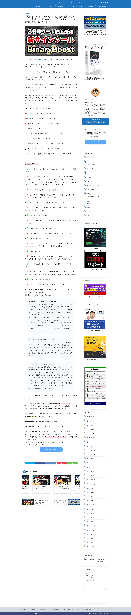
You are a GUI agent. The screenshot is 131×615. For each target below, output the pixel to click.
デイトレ (90, 199)
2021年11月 (91, 450)
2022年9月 (91, 425)
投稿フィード (89, 575)
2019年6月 (91, 547)
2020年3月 (91, 509)
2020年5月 (91, 500)
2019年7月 (91, 542)
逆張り (90, 201)
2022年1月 (91, 442)
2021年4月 (91, 467)
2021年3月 (91, 471)
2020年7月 (91, 496)
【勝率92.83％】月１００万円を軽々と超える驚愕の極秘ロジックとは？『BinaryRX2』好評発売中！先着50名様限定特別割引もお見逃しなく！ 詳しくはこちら (95, 33)
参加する (104, 401)
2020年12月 (91, 475)
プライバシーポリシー (28, 613)
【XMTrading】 (95, 248)
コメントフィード (91, 577)
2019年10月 (91, 530)
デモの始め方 (91, 164)
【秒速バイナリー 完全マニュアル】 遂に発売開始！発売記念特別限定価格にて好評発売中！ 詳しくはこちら (95, 78)
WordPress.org (90, 580)
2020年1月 (91, 517)
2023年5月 (91, 421)
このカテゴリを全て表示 (95, 399)
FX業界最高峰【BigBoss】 (95, 269)
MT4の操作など (91, 177)
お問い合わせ (90, 181)
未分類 (88, 211)
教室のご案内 (103, 6)
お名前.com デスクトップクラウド (95, 296)
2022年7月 (91, 433)
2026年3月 (91, 417)
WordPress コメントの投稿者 (94, 561)
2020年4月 (91, 505)
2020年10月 (91, 484)
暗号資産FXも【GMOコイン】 (95, 330)
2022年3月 (91, 438)
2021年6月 (91, 463)
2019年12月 (91, 521)
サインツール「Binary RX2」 (44, 6)
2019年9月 (91, 534)
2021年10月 (91, 454)
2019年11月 (91, 526)
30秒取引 (60, 6)
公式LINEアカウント (92, 189)
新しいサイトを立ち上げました (94, 559)
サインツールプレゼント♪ (76, 6)
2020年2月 (91, 513)
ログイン (88, 573)
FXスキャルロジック (93, 196)
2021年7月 (91, 458)
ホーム (28, 6)
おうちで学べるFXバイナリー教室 (65, 2)
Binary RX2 (90, 168)
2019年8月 (91, 538)
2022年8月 (91, 429)
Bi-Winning (90, 162)
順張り (90, 203)
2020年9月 (91, 488)
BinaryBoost (90, 173)
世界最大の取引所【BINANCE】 (95, 359)
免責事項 (37, 613)
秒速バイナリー (91, 215)
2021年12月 (91, 446)
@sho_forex (43, 59)
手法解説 (91, 6)
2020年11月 (91, 479)
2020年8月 (91, 492)
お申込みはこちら (51, 449)
